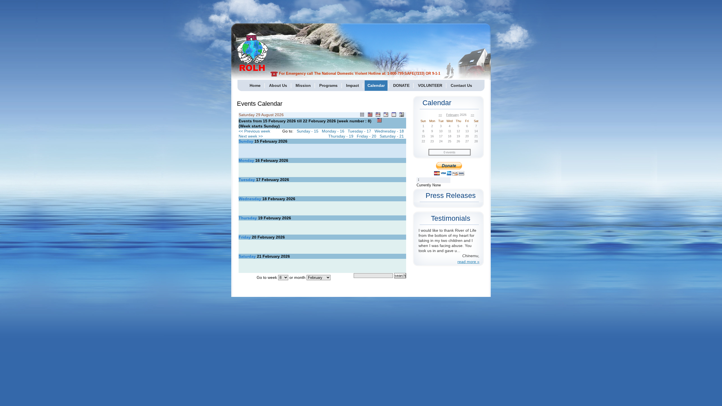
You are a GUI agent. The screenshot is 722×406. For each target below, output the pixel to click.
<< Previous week (254, 131)
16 (257, 160)
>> (472, 114)
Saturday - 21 (392, 136)
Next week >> (251, 136)
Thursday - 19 (340, 136)
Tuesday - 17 (359, 131)
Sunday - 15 (307, 131)
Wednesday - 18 (389, 131)
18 (264, 199)
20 (254, 237)
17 (258, 179)
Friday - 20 (366, 136)
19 (260, 218)
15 (256, 141)
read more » (468, 261)
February (452, 114)
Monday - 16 (333, 131)
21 (259, 256)
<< (440, 114)
